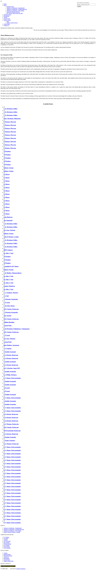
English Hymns (10, 6)
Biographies (6, 16)
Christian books (7, 14)
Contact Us (6, 25)
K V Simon (6, 537)
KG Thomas (7, 542)
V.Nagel (6, 540)
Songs (5, 5)
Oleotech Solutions (21, 568)
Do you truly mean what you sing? (15, 13)
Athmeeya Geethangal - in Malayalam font (17, 9)
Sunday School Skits (8, 561)
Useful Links (7, 24)
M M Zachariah (7, 544)
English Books (7, 554)
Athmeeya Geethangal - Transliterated (16, 8)
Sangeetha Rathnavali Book (13, 12)
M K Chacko (7, 546)
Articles (5, 17)
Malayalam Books (8, 555)
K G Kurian (6, 545)
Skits (8, 21)
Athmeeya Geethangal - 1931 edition (15, 10)
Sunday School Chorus (12, 22)
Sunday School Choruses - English (12, 532)
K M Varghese (7, 548)
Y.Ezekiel (6, 538)
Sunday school (7, 20)
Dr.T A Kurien (7, 541)
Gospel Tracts (7, 18)
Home (5, 4)
